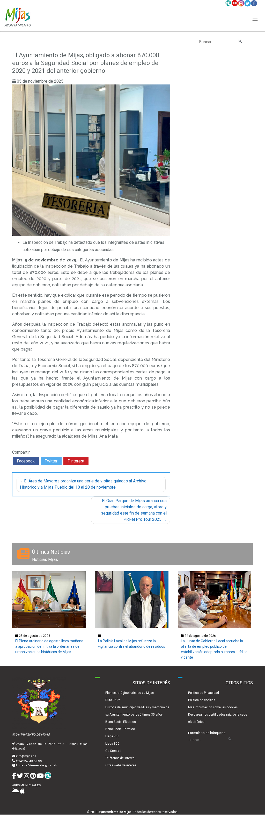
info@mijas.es (26, 756)
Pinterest (76, 461)
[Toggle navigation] (255, 19)
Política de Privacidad (203, 693)
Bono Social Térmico (120, 729)
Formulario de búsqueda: (207, 733)
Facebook (26, 461)
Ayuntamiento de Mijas (114, 812)
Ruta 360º (112, 700)
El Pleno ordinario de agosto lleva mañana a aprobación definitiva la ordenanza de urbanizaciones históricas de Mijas (49, 646)
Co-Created (113, 751)
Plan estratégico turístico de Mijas (129, 693)
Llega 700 (112, 736)
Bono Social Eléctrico (120, 722)
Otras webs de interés (120, 765)
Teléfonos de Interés (119, 758)
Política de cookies (201, 700)
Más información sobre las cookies (213, 707)
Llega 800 (112, 743)
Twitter (51, 461)
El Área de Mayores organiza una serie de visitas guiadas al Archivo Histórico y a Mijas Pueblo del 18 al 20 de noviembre (83, 484)
